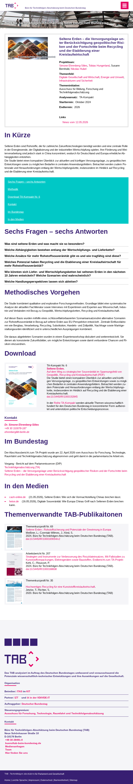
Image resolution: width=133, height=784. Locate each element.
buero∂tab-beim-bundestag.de (23, 743)
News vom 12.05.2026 (75, 122)
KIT (28, 691)
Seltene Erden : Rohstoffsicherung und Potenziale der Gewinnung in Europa (68, 529)
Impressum (34, 780)
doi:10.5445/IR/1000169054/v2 (43, 538)
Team (8, 749)
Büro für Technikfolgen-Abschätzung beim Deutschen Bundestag (55, 8)
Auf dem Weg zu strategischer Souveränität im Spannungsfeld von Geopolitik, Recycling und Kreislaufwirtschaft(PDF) (84, 371)
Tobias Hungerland (99, 65)
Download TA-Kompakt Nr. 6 (24, 196)
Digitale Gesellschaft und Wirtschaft (79, 77)
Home (7, 780)
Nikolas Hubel (78, 68)
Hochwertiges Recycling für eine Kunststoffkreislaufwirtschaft (60, 586)
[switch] (110, 5)
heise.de (14, 501)
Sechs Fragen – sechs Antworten (26, 181)
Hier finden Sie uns (16, 753)
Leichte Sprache (19, 780)
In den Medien (16, 219)
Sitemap (73, 780)
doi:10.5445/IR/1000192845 (62, 396)
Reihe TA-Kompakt (64, 402)
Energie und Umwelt (112, 77)
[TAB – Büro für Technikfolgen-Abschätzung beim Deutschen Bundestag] (12, 6)
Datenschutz (46, 780)
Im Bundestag (16, 211)
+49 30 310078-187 (15, 428)
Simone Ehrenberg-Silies (73, 65)
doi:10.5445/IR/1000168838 (41, 569)
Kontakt (12, 204)
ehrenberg (10, 431)
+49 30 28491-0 (14, 740)
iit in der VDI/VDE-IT (38, 697)
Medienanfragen (14, 746)
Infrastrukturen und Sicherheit (75, 80)
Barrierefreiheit (61, 780)
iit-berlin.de (23, 431)
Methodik (13, 189)
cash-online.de (17, 497)
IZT (16, 697)
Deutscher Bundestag (34, 704)
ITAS (19, 691)
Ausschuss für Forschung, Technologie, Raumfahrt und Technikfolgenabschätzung (54, 713)
